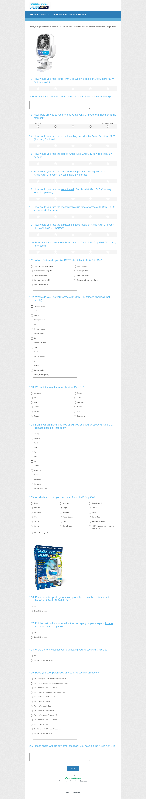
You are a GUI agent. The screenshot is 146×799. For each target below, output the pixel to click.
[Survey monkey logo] (73, 778)
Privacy (68, 792)
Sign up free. (83, 781)
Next (73, 768)
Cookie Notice (76, 792)
